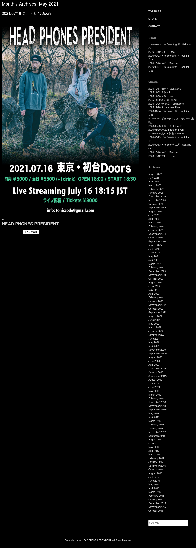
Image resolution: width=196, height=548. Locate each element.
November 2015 (157, 506)
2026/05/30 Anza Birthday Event (166, 129)
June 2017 (154, 443)
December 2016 (157, 465)
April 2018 (153, 417)
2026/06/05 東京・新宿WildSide (166, 133)
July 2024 (153, 249)
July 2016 (153, 477)
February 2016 (156, 495)
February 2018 (156, 424)
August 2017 (155, 439)
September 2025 (157, 207)
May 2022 (153, 323)
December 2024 (157, 234)
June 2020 (154, 361)
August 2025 (155, 211)
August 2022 (155, 316)
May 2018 (153, 413)
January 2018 (155, 428)
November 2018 (157, 406)
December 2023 (157, 271)
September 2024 (157, 241)
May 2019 (153, 391)
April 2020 (153, 364)
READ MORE (31, 232)
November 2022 (157, 305)
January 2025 (155, 230)
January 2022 (155, 331)
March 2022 (154, 327)
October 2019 (155, 372)
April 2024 (153, 260)
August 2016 (155, 473)
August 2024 (155, 245)
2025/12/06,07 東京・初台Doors (166, 103)
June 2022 (154, 319)
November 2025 (157, 200)
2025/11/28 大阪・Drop (161, 96)
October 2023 (155, 278)
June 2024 (154, 252)
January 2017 (155, 462)
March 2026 (154, 185)
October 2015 (155, 510)
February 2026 (156, 189)
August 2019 (155, 379)
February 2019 (156, 398)
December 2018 (157, 402)
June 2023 (154, 286)
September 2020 (157, 353)
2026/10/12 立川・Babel (161, 52)
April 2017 (153, 450)
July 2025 (153, 215)
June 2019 (154, 387)
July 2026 (153, 177)
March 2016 (154, 492)
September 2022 (157, 312)
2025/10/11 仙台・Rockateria (164, 88)
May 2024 (153, 256)
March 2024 (154, 263)
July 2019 (153, 383)
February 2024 (156, 267)
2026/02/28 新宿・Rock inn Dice (166, 126)
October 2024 (155, 237)
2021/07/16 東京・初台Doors (26, 13)
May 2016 (153, 484)
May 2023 (153, 290)
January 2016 (155, 499)
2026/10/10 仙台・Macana (163, 63)
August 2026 (155, 174)
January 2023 (155, 301)
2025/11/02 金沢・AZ (160, 92)
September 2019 (157, 376)
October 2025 (155, 204)
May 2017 (153, 447)
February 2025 (156, 226)
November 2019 (157, 368)
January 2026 (155, 192)
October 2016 (155, 469)
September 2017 (157, 436)
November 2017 (157, 432)
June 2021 (154, 338)
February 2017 (156, 458)
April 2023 (153, 293)
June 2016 (154, 480)
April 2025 (153, 219)
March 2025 (154, 222)
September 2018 (157, 409)
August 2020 (155, 357)
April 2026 (153, 181)
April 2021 (153, 346)
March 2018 (154, 421)
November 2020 (157, 349)
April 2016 (153, 488)
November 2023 (157, 275)
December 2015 (157, 503)
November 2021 (157, 334)
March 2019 (154, 394)
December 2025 (157, 196)
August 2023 (155, 282)
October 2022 (155, 308)
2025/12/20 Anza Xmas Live (164, 107)
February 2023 (156, 297)
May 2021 (153, 342)
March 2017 (154, 454)
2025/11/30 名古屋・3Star (162, 99)
